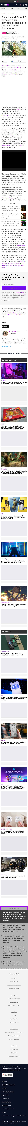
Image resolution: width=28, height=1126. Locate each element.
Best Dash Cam (14, 1049)
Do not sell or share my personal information (13, 1116)
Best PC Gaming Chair (14, 1005)
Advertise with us (6, 1102)
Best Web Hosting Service (14, 985)
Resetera (12, 135)
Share (5, 61)
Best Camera (14, 1046)
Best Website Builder (14, 988)
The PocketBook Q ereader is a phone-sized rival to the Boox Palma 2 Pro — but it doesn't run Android (14, 939)
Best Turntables (14, 1029)
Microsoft (5, 66)
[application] (14, 159)
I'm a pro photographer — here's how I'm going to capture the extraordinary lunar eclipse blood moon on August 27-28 (14, 928)
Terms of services (20, 292)
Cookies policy (5, 1098)
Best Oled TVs (14, 1019)
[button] (2, 5)
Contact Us (4, 1088)
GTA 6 (11, 8)
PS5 (18, 8)
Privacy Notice (22, 294)
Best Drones (14, 1052)
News (3, 32)
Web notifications (6, 1105)
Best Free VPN (14, 981)
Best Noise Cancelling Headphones (14, 1032)
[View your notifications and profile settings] (16, 4)
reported (6, 129)
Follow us (15, 61)
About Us (4, 1081)
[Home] (14, 1)
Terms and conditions (7, 1091)
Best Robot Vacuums (14, 1056)
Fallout (20, 145)
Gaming (3, 13)
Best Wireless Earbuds (14, 1036)
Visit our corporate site (14, 1070)
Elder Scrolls (6, 145)
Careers (4, 1112)
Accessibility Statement (8, 1109)
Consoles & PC (10, 13)
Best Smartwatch (14, 1022)
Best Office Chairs (14, 1039)
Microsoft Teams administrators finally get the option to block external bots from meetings (13, 964)
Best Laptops (14, 995)
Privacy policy (5, 1095)
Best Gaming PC (14, 1002)
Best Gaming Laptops (14, 998)
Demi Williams (11, 32)
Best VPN (14, 978)
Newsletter (23, 61)
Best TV (14, 1015)
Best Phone (14, 1012)
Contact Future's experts (8, 1085)
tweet (18, 109)
